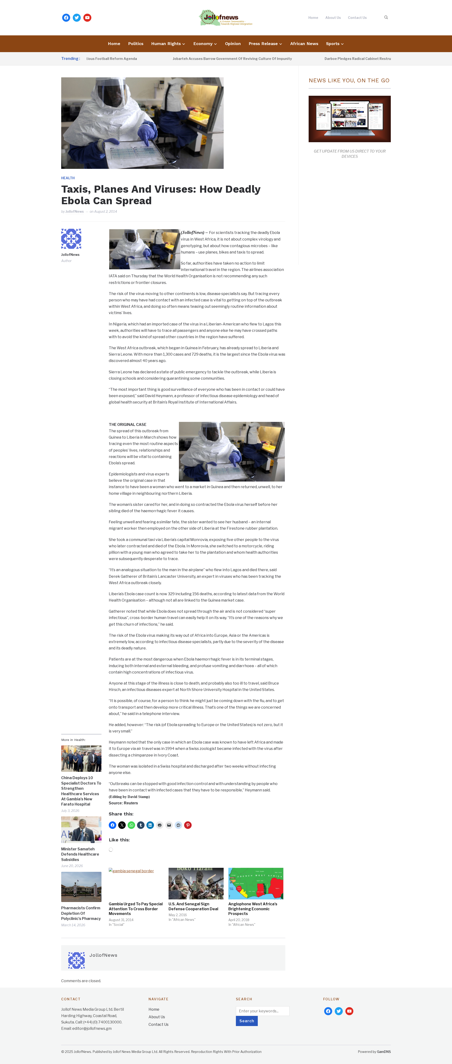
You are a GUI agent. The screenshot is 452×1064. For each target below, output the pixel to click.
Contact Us (357, 18)
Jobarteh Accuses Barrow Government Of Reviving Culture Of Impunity (204, 59)
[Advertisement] (348, 211)
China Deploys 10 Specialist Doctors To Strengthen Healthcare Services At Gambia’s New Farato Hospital (81, 791)
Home (313, 18)
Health (68, 178)
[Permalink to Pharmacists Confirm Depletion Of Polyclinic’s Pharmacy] (81, 887)
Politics (135, 43)
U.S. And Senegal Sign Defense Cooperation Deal (193, 906)
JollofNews (74, 211)
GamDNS (384, 1052)
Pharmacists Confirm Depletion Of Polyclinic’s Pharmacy (81, 913)
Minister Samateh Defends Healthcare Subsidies (80, 854)
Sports (332, 43)
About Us (333, 18)
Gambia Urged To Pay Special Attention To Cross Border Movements (136, 909)
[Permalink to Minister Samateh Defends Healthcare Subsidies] (81, 829)
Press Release (263, 43)
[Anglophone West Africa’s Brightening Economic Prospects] (255, 883)
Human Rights (166, 43)
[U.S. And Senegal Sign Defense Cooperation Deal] (196, 883)
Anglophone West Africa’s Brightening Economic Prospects (252, 909)
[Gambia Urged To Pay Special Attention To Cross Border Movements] (136, 883)
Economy (203, 43)
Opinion (233, 43)
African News (304, 43)
